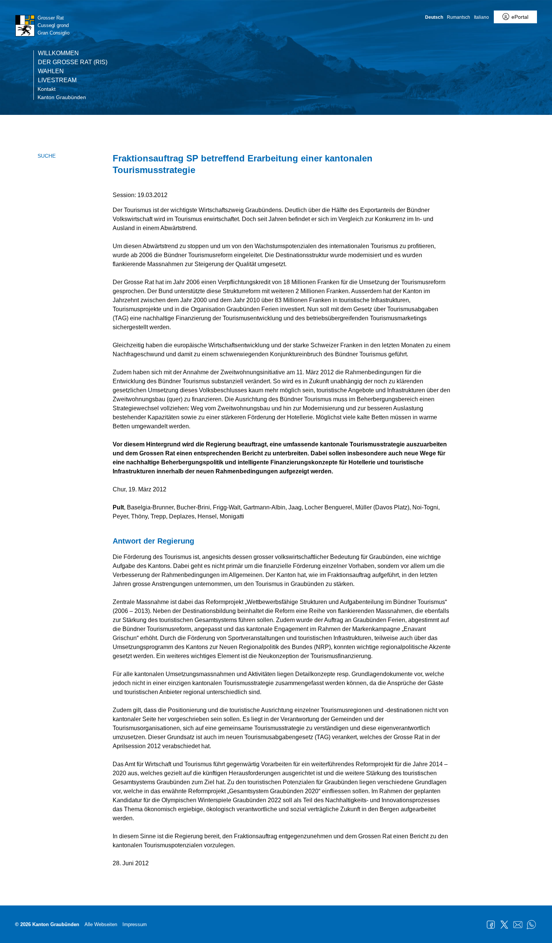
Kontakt (47, 89)
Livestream (57, 80)
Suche (47, 156)
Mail (517, 924)
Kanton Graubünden (62, 97)
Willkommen (58, 53)
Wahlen (51, 71)
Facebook (490, 924)
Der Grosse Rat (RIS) (72, 62)
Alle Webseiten (100, 924)
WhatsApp (531, 924)
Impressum (134, 924)
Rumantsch (458, 17)
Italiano (481, 17)
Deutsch (434, 17)
